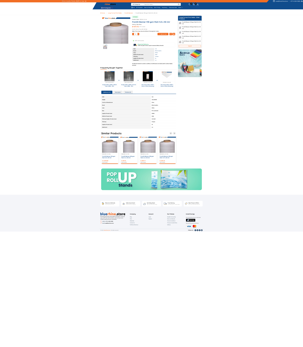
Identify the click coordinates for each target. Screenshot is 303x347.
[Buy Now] (173, 34)
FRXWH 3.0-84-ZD (148, 82)
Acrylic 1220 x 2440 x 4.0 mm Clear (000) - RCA (128, 85)
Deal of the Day (148, 7)
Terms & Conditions (171, 220)
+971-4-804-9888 (295, 1)
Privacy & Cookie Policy (172, 222)
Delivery (169, 224)
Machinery (164, 7)
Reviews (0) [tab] (128, 92)
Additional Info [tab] (106, 92)
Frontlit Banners (129, 13)
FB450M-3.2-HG (125, 154)
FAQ (131, 218)
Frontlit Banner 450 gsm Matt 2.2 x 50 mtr (147, 157)
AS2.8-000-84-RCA (109, 82)
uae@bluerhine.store (282, 1)
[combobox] (137, 4)
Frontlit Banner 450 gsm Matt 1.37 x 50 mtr (166, 157)
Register (150, 218)
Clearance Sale (173, 7)
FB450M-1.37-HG (164, 154)
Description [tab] (118, 92)
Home (103, 13)
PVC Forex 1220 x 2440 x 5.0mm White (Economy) (167, 85)
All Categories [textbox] (136, 4)
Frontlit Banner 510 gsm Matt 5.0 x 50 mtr (108, 157)
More (179, 7)
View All (190, 46)
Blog (131, 216)
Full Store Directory (134, 224)
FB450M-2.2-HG (144, 154)
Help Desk (132, 220)
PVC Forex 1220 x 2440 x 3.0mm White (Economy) (147, 85)
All (134, 7)
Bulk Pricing (157, 7)
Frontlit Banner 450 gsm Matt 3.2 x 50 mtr (128, 157)
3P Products (139, 7)
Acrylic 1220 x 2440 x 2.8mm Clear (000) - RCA (109, 85)
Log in (150, 216)
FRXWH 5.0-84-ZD (167, 82)
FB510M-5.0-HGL (106, 154)
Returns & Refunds (171, 218)
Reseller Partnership (171, 216)
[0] (190, 4)
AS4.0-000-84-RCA (129, 82)
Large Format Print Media (115, 13)
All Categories (107, 8)
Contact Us (132, 222)
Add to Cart (164, 34)
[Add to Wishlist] (170, 34)
